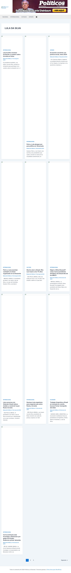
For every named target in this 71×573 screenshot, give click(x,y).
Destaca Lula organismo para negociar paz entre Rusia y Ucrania (35, 404)
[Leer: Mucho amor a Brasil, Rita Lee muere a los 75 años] (35, 213)
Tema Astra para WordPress (54, 569)
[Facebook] (36, 17)
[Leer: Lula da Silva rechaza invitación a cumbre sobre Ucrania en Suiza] (12, 41)
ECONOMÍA (52, 399)
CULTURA (29, 267)
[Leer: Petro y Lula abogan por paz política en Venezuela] (35, 87)
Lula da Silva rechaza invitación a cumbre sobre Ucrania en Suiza (11, 54)
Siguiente (64, 560)
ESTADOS (24, 17)
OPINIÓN (31, 17)
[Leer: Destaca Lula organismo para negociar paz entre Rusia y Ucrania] (35, 345)
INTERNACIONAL (14, 17)
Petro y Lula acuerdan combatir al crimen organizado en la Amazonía (12, 271)
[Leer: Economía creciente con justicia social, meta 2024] (59, 41)
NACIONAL (5, 17)
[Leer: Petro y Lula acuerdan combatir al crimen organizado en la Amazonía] (12, 213)
